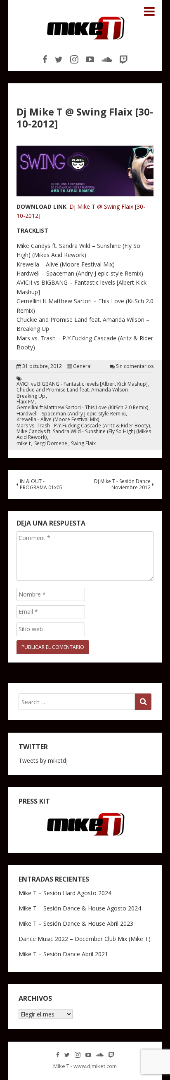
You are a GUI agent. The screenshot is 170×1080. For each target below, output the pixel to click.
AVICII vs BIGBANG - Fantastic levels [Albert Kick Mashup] (82, 384)
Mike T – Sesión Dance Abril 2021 (63, 954)
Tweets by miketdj (43, 760)
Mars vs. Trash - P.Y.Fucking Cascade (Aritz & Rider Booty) (83, 426)
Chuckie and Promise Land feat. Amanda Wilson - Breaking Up (74, 393)
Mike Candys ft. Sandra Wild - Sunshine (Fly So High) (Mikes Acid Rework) (84, 435)
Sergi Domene (50, 443)
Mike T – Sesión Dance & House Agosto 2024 (80, 908)
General (82, 366)
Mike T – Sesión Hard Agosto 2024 (65, 893)
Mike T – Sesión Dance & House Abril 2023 (76, 923)
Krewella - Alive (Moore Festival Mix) (58, 419)
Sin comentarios (134, 366)
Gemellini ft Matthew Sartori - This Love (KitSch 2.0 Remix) (82, 407)
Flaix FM (26, 402)
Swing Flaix (83, 443)
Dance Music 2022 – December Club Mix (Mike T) (85, 939)
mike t (24, 443)
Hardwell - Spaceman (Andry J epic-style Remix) (71, 414)
